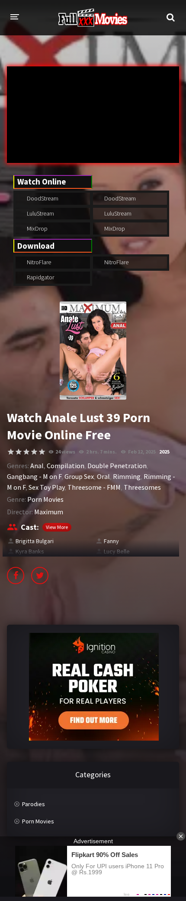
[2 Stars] (18, 452)
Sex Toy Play (46, 487)
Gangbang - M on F (34, 476)
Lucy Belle (117, 551)
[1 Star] (11, 452)
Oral (103, 476)
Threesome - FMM (94, 487)
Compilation (65, 465)
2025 (164, 451)
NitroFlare (38, 262)
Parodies (33, 804)
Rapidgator (40, 277)
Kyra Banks (30, 551)
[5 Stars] (42, 452)
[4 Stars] (34, 452)
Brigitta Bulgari (35, 541)
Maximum (48, 511)
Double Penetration (117, 465)
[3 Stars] (26, 452)
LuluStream (40, 213)
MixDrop (37, 228)
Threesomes (142, 487)
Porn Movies (45, 499)
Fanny (111, 541)
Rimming (127, 476)
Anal (37, 465)
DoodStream (42, 198)
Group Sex (79, 476)
